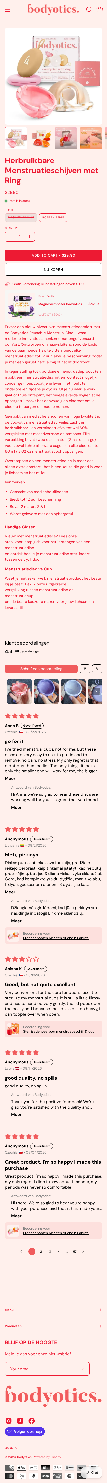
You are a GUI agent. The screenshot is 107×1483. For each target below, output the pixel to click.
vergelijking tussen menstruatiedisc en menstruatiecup (39, 593)
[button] (88, 9)
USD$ (9, 1448)
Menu (9, 1310)
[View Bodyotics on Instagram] (8, 1421)
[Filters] (85, 668)
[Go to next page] (85, 1251)
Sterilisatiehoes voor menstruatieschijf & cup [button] (59, 1031)
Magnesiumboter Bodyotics (60, 304)
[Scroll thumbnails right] (96, 691)
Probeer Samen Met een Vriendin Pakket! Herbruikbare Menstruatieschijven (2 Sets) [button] (57, 938)
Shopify (56, 1457)
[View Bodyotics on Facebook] (31, 1421)
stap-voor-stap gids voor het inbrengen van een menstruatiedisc (47, 545)
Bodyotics (24, 1457)
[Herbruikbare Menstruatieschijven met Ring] (16, 138)
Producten (13, 1326)
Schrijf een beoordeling (41, 668)
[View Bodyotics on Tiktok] (20, 1421)
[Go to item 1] (19, 691)
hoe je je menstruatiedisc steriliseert (57, 553)
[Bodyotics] (53, 9)
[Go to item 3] (73, 691)
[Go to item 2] (46, 691)
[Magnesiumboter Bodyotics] (21, 306)
